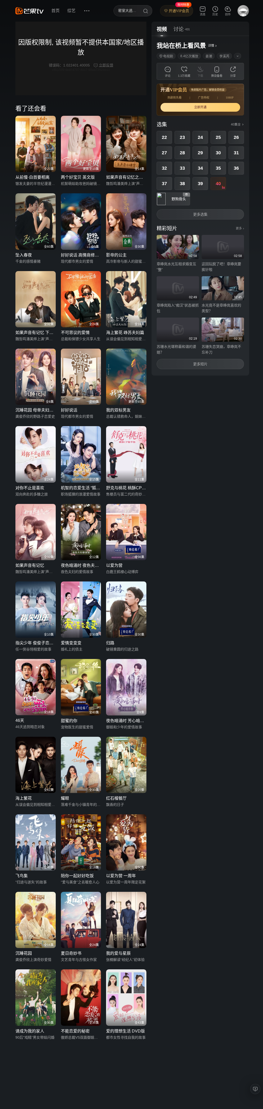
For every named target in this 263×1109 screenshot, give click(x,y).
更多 (240, 228)
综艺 (71, 10)
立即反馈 (106, 65)
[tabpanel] (200, 206)
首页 (55, 10)
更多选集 (200, 214)
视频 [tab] (162, 29)
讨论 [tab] (178, 29)
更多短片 (200, 364)
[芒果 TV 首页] (29, 10)
